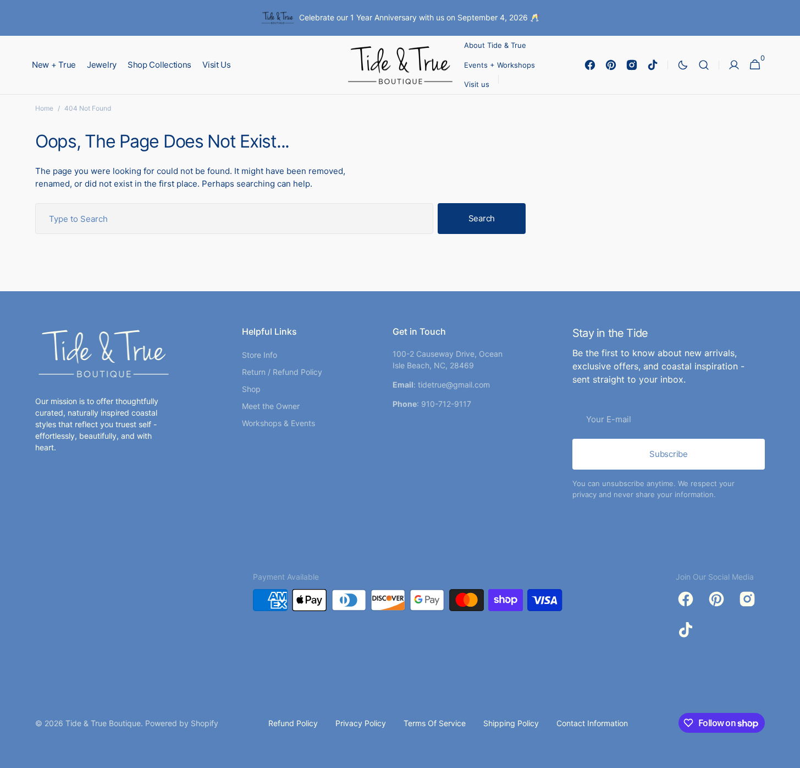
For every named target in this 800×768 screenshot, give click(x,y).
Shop (251, 389)
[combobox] (234, 218)
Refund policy (293, 723)
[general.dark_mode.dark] (682, 65)
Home (44, 108)
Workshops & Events (278, 423)
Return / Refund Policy (282, 372)
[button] (703, 65)
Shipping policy (511, 723)
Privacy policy (360, 723)
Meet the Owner (271, 406)
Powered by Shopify (181, 723)
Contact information (592, 723)
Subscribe (668, 454)
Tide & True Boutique (103, 723)
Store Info (259, 355)
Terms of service (435, 723)
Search (481, 218)
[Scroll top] (787, 755)
